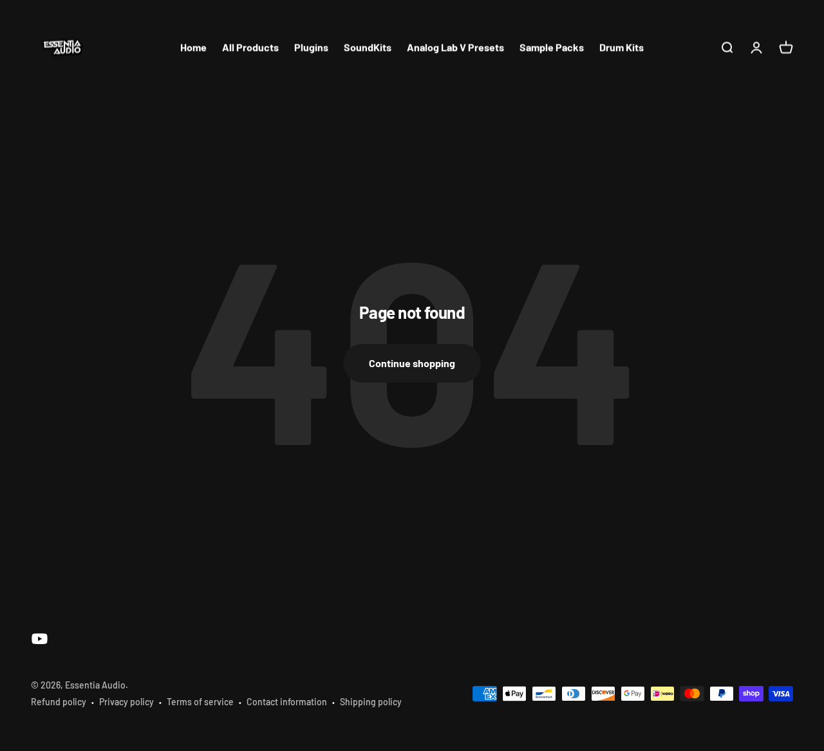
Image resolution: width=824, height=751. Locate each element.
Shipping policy (371, 701)
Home (193, 47)
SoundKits (367, 47)
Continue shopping (412, 363)
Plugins (311, 47)
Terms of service (200, 701)
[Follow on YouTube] (39, 638)
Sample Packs (552, 47)
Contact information (287, 701)
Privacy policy (126, 701)
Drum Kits (621, 47)
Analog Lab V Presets (455, 47)
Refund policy (58, 701)
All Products (250, 47)
